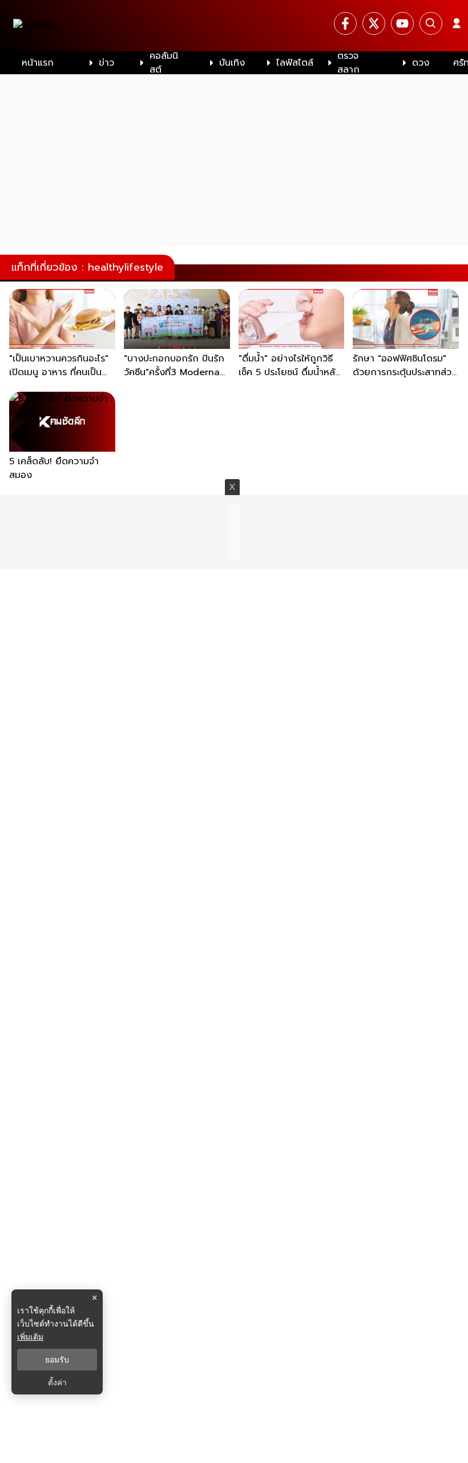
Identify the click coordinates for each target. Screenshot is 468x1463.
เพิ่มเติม (30, 1336)
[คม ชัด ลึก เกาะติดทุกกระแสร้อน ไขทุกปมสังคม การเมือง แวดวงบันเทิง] (234, 25)
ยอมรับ (57, 1359)
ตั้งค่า (57, 1382)
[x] (373, 23)
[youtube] (402, 23)
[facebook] (345, 23)
